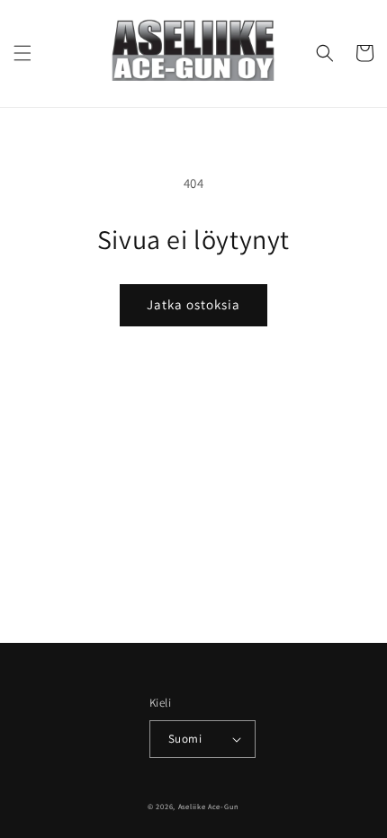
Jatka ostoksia (193, 304)
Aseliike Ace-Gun (208, 806)
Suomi (185, 738)
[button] (22, 53)
